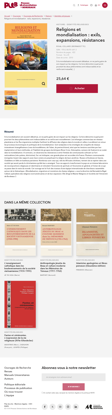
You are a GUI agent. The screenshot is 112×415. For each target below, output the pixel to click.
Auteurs (8, 379)
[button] (105, 5)
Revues (8, 371)
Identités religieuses (78, 24)
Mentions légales (21, 404)
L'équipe (9, 395)
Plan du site (8, 404)
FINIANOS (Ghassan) (84, 270)
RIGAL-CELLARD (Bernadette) (71, 46)
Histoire (60, 24)
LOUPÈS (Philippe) (20, 347)
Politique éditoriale (14, 384)
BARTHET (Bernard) (48, 275)
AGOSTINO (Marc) (11, 345)
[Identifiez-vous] (91, 5)
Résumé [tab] (9, 131)
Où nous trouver (13, 392)
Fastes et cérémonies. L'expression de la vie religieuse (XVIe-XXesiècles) (18, 338)
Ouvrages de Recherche (17, 368)
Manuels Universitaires (17, 375)
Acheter (80, 88)
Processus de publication (18, 388)
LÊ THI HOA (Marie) (12, 275)
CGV (30, 404)
